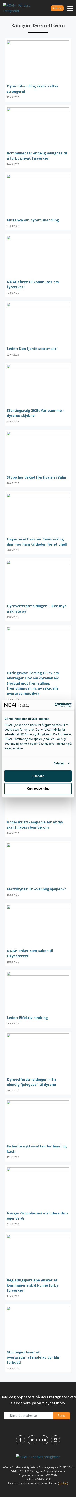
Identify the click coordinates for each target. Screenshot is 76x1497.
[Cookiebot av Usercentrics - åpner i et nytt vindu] (55, 705)
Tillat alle (38, 775)
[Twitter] (32, 1439)
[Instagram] (55, 1439)
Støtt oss (57, 8)
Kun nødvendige (38, 788)
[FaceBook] (20, 1439)
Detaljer (58, 763)
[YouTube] (43, 1439)
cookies (63, 1483)
